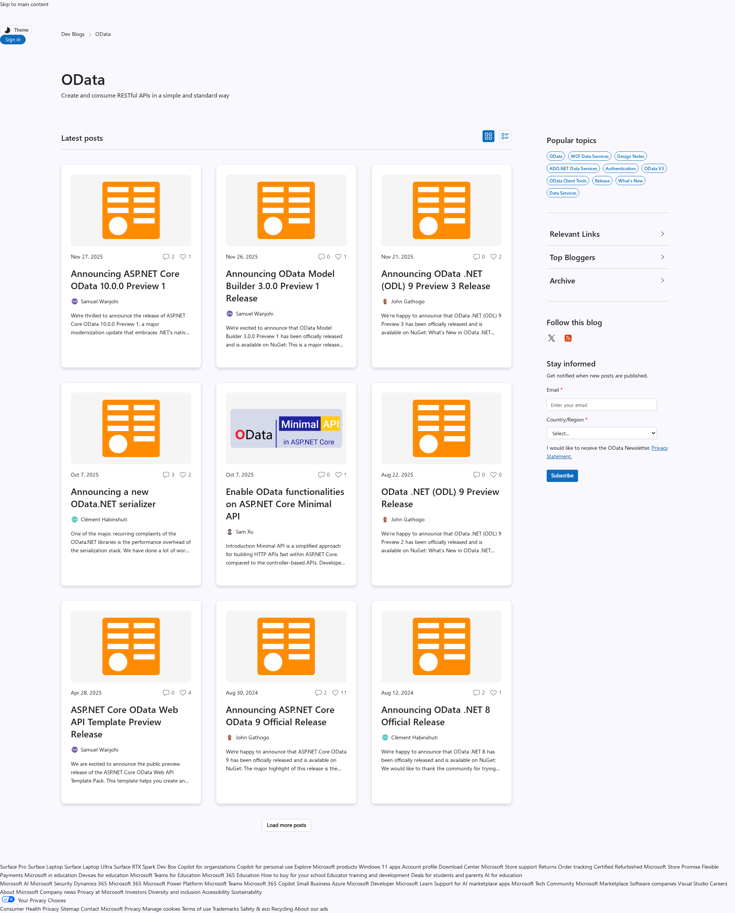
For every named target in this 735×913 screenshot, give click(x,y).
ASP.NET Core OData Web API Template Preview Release (124, 721)
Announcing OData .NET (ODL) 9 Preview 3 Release (435, 279)
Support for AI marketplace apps (472, 883)
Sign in (12, 39)
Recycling (282, 908)
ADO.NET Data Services (573, 168)
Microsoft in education (50, 875)
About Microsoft (19, 891)
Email (555, 389)
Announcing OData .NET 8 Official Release (435, 715)
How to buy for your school (293, 875)
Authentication (621, 168)
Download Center (459, 866)
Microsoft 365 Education (231, 875)
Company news (58, 891)
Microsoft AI (14, 883)
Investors (136, 891)
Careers (718, 883)
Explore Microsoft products (325, 866)
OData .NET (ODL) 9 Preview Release (440, 497)
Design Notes (630, 156)
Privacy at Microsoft (100, 891)
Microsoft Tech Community (542, 883)
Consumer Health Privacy (29, 908)
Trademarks (225, 908)
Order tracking (575, 866)
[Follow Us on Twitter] (551, 338)
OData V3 (654, 168)
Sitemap (69, 908)
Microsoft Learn (414, 883)
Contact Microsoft (102, 908)
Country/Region (567, 419)
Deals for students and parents (447, 875)
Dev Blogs (73, 33)
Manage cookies (161, 908)
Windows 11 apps (379, 866)
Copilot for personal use (265, 866)
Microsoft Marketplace (602, 883)
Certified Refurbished (618, 866)
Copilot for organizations (206, 866)
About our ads (311, 908)
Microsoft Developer (370, 883)
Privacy (133, 908)
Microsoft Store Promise (672, 866)
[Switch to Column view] (505, 136)
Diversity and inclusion (174, 891)
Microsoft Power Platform (173, 883)
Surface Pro (13, 866)
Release (602, 180)
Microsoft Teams (223, 883)
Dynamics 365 (90, 883)
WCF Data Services (590, 156)
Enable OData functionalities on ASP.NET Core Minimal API (285, 503)
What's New (630, 180)
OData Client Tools (567, 180)
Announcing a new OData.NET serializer (113, 497)
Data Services (563, 193)
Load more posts (286, 824)
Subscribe (562, 475)
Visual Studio (693, 883)
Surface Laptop (45, 866)
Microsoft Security (51, 883)
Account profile (419, 866)
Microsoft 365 (125, 883)
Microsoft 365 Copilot (269, 883)
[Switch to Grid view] (488, 136)
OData (555, 156)
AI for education (503, 875)
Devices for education (103, 875)
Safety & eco (255, 908)
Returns (548, 866)
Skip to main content (24, 4)
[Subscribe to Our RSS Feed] (568, 338)
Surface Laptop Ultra (88, 866)
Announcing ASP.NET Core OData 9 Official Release (280, 715)
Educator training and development (368, 875)
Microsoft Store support (509, 866)
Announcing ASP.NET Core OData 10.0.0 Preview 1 (125, 279)
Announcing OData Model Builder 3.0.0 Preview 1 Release (280, 285)
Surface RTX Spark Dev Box (145, 866)
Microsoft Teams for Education (165, 875)
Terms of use (196, 908)
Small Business (313, 883)
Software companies (653, 883)
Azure (338, 883)
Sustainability (246, 891)
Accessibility (216, 891)
